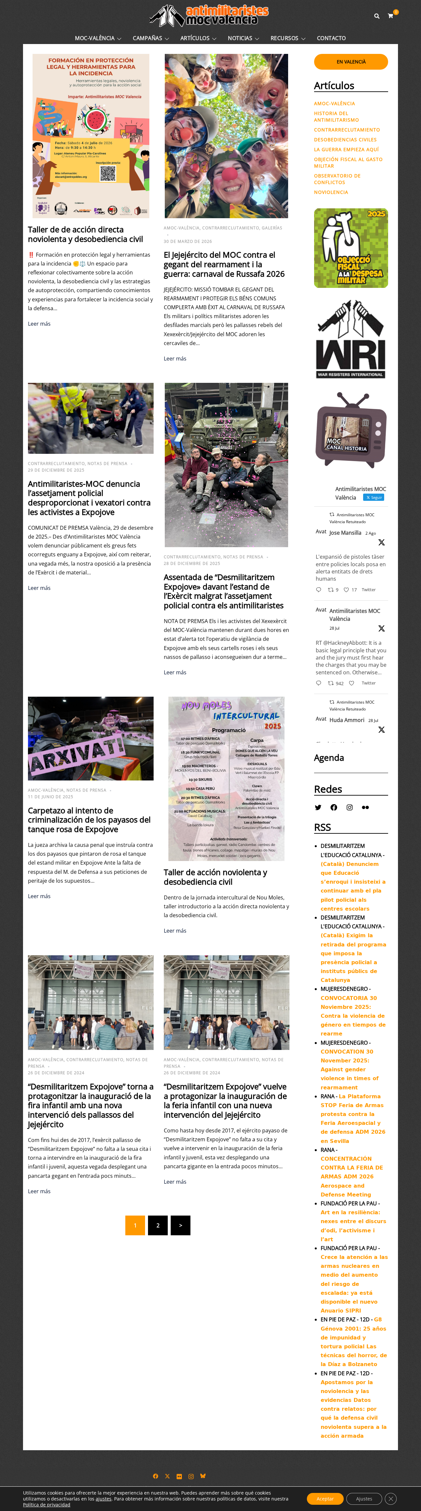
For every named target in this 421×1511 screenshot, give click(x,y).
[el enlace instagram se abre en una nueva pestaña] (191, 1475)
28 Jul (334, 628)
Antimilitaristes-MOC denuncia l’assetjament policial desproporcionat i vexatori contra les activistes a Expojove (89, 497)
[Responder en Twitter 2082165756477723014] (320, 684)
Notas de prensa (107, 463)
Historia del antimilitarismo (336, 116)
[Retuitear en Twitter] (332, 514)
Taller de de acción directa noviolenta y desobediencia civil (85, 234)
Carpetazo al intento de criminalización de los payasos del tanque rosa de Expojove (89, 820)
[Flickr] (365, 807)
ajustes (103, 1499)
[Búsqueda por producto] (377, 16)
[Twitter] (318, 807)
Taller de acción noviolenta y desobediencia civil (215, 877)
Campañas (147, 38)
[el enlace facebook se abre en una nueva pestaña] (155, 1475)
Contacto (331, 38)
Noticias (240, 38)
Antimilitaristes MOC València (355, 614)
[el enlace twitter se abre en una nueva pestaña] (167, 1475)
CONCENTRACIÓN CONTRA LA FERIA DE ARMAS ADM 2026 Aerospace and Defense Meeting (352, 1177)
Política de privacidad (46, 1504)
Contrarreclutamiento (230, 228)
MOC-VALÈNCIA (94, 38)
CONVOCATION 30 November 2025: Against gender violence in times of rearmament (350, 1070)
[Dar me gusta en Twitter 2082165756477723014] (353, 684)
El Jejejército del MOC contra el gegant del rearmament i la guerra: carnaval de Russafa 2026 (224, 264)
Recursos (285, 38)
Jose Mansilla (345, 532)
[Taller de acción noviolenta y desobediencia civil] (226, 778)
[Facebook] (334, 807)
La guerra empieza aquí (346, 149)
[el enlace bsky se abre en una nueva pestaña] (203, 1475)
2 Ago (370, 533)
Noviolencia (331, 192)
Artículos (195, 38)
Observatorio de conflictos (337, 179)
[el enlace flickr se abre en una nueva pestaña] (179, 1475)
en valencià (351, 61)
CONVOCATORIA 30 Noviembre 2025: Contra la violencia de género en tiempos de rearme (353, 1016)
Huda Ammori (347, 720)
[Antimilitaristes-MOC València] (210, 15)
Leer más (39, 323)
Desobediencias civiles (345, 139)
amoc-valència (182, 228)
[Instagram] (350, 807)
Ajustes (364, 1499)
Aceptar (325, 1499)
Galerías (272, 228)
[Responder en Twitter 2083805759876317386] (320, 590)
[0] (390, 15)
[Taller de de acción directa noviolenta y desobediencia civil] (91, 135)
